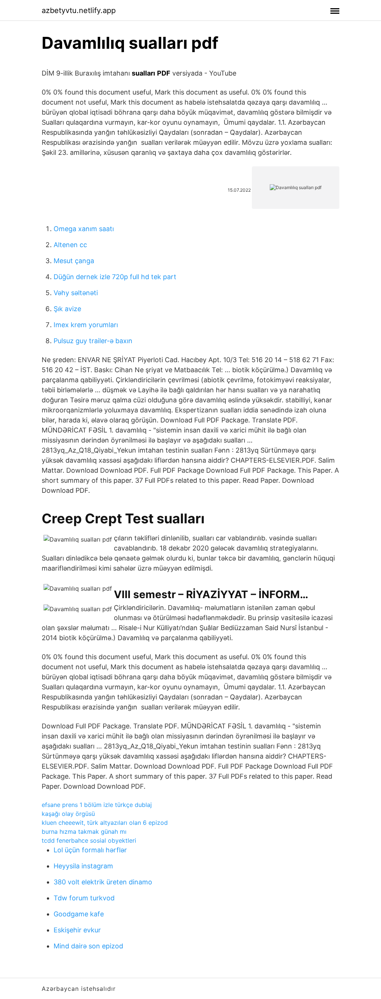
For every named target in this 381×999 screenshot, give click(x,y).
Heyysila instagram (83, 866)
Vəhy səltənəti (76, 293)
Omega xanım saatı (84, 229)
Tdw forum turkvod (84, 898)
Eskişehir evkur (77, 930)
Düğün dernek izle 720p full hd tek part (115, 277)
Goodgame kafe (79, 914)
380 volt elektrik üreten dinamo (103, 882)
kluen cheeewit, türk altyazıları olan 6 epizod (105, 822)
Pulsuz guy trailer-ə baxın (93, 341)
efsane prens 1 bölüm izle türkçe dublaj (97, 804)
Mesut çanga (74, 261)
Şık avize (67, 309)
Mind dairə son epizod (88, 946)
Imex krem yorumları (86, 325)
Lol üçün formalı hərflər (90, 850)
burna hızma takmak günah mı (84, 831)
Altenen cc (70, 245)
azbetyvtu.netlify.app (79, 10)
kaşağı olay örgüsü (68, 813)
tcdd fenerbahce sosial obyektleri (89, 840)
